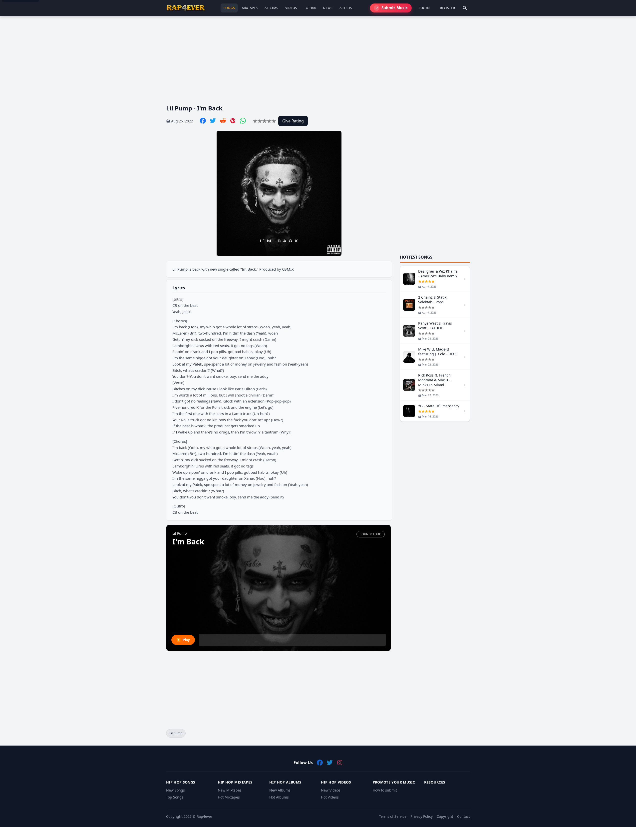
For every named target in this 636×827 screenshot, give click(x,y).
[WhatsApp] (243, 121)
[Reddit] (223, 121)
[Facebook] (203, 121)
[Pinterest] (233, 121)
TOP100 (310, 7)
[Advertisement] (316, 56)
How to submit (385, 790)
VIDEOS (291, 7)
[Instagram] (340, 763)
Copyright (445, 816)
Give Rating (293, 121)
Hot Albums (279, 797)
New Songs (175, 790)
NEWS (327, 7)
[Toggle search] (465, 8)
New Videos (330, 790)
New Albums (280, 790)
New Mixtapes (230, 790)
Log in (424, 7)
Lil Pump (175, 733)
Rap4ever (204, 816)
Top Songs (174, 797)
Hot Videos (330, 797)
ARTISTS (345, 7)
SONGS (229, 7)
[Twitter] (213, 121)
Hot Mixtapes (229, 797)
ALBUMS (271, 7)
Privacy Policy (421, 816)
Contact (463, 816)
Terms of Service (392, 816)
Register (447, 7)
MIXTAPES (250, 7)
